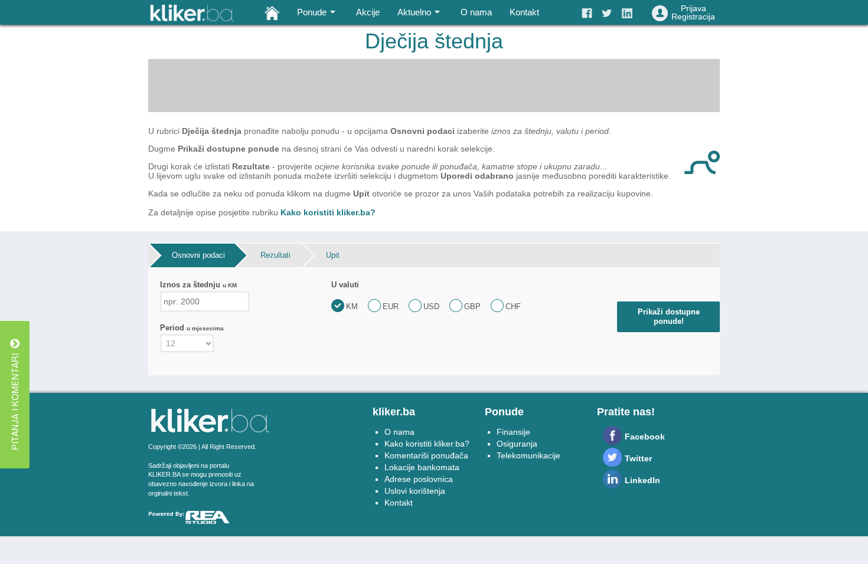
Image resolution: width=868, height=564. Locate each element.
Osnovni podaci (198, 255)
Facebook (645, 436)
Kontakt (524, 12)
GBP (472, 306)
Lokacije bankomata (421, 467)
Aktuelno (414, 12)
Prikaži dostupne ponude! (669, 316)
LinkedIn (642, 480)
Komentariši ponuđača (426, 455)
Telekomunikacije (528, 455)
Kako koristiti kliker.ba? (328, 212)
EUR (391, 306)
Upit (333, 255)
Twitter (638, 458)
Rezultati (275, 255)
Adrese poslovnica (418, 479)
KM (352, 306)
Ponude (312, 12)
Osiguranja (517, 443)
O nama (476, 12)
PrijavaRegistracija (693, 12)
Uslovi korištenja (414, 491)
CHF (513, 306)
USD (431, 306)
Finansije (513, 432)
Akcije (368, 12)
